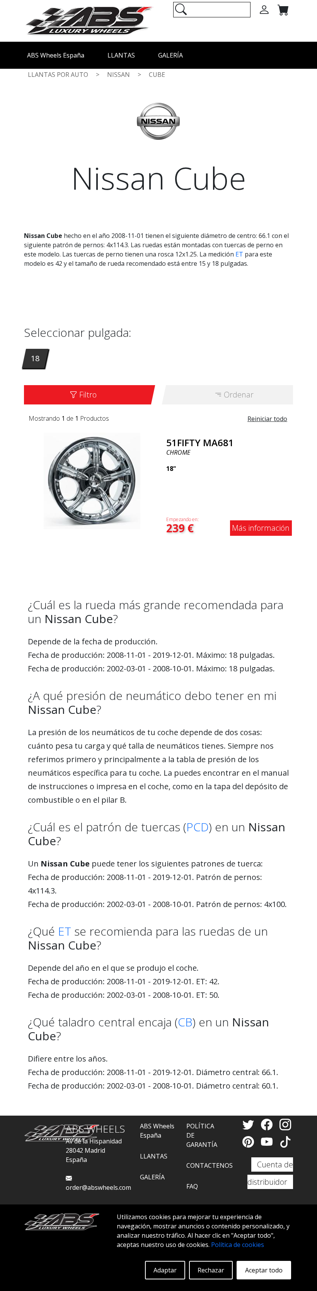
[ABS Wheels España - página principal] (89, 20)
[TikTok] (285, 1142)
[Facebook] (268, 1124)
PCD (197, 827)
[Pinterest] (249, 1142)
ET (239, 254)
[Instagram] (285, 1124)
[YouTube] (268, 1142)
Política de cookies (237, 1244)
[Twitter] (249, 1124)
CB (185, 1022)
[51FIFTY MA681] (92, 480)
